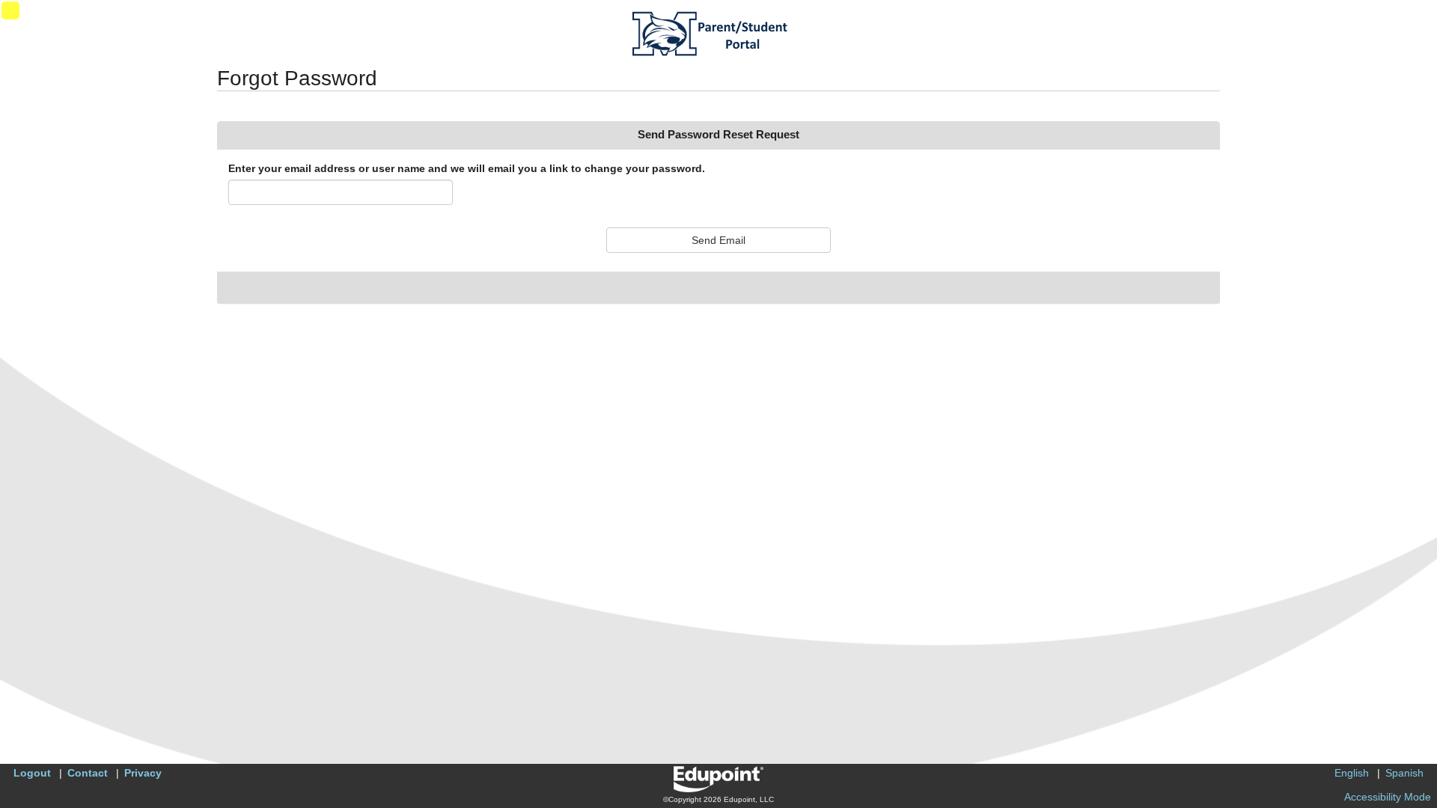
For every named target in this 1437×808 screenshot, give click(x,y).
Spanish (1404, 773)
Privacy (143, 773)
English (1351, 773)
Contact (87, 773)
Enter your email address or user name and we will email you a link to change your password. (466, 168)
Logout (32, 773)
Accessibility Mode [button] (1387, 797)
